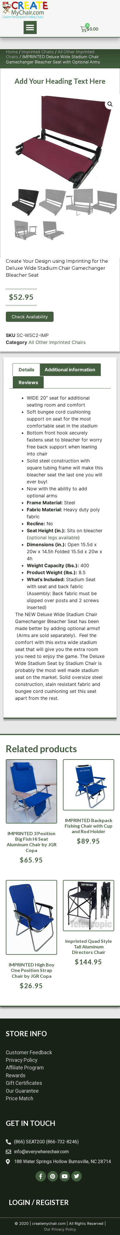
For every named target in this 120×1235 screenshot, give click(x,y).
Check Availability (30, 317)
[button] (30, 27)
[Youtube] (64, 1176)
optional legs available (53, 537)
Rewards (16, 1075)
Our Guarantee (22, 1091)
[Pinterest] (52, 1176)
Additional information (70, 369)
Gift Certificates (24, 1083)
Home (12, 51)
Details (26, 369)
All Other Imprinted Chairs (57, 342)
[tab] (26, 369)
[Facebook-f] (41, 1176)
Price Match (19, 1098)
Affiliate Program (25, 1068)
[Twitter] (76, 1176)
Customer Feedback (29, 1052)
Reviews (28, 382)
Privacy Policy (21, 1060)
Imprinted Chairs (38, 51)
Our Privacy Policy (60, 1229)
